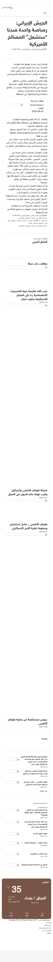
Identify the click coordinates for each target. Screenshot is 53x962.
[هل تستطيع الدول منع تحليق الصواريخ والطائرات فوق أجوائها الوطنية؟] (12, 811)
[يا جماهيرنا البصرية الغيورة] (16, 105)
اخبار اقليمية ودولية (45, 928)
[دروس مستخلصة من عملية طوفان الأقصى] (26, 535)
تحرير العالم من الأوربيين (38, 854)
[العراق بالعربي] (7, 8)
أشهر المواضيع (42, 807)
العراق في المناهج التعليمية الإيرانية (34, 865)
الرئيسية (48, 923)
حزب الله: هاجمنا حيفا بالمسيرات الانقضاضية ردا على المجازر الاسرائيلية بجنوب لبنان (28, 295)
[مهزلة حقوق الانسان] (12, 835)
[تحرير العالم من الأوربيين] (12, 855)
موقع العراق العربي (44, 920)
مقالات (48, 933)
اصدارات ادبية (47, 931)
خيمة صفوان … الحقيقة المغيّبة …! (34, 843)
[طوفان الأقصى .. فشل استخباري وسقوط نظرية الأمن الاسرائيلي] (26, 501)
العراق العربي (25, 49)
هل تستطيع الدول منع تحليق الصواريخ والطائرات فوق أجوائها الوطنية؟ (36, 812)
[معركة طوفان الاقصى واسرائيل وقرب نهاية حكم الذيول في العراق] (26, 306)
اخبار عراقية (47, 925)
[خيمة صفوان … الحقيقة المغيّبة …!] (12, 844)
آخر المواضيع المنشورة (40, 803)
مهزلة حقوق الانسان (40, 834)
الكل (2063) (43, 791)
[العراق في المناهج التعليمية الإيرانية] (12, 866)
